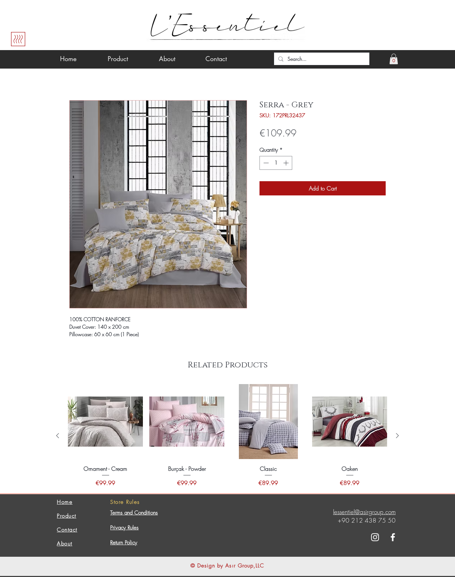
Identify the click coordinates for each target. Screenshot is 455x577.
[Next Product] (397, 435)
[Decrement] (265, 162)
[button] (393, 59)
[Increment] (286, 162)
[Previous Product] (57, 435)
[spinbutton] (276, 162)
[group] (227, 435)
